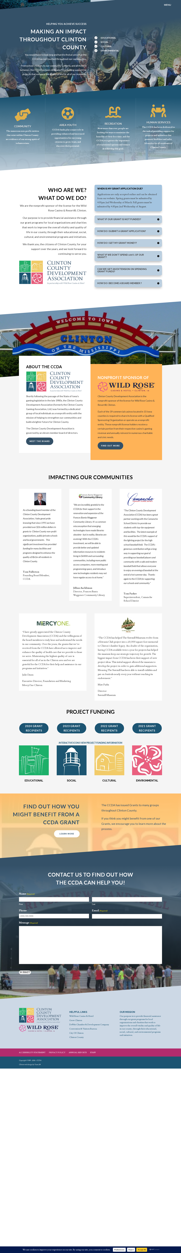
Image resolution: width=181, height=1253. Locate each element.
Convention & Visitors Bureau (83, 1028)
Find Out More (110, 446)
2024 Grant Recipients (34, 728)
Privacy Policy (57, 1052)
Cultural (109, 780)
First (21, 904)
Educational (34, 780)
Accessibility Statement (32, 1052)
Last (93, 904)
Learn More (66, 834)
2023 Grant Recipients (71, 728)
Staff (93, 1052)
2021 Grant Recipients (147, 728)
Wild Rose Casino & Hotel (81, 1016)
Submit (25, 972)
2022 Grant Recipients (109, 728)
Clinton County (76, 1037)
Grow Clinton (75, 1020)
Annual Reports (78, 1052)
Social (71, 780)
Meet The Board (40, 441)
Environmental (147, 780)
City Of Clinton (76, 1033)
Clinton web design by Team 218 (30, 1065)
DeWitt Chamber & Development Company (89, 1024)
